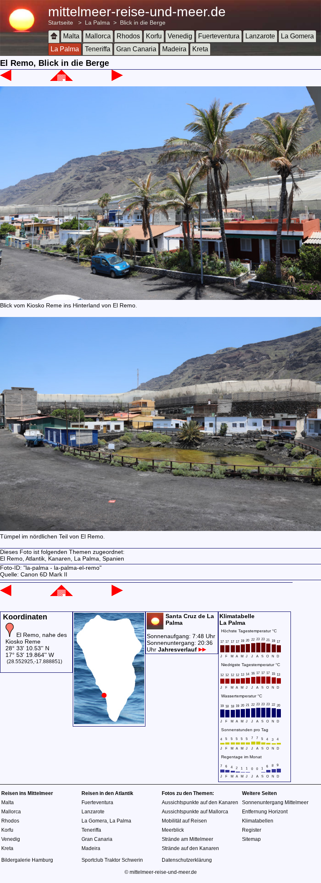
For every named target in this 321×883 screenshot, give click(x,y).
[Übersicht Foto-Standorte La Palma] (109, 722)
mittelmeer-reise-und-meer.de (137, 11)
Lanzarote (260, 36)
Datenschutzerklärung (187, 860)
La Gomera (297, 36)
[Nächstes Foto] (117, 78)
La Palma (97, 22)
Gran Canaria (136, 49)
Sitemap (251, 839)
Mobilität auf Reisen (184, 821)
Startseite (60, 22)
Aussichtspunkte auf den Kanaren (200, 802)
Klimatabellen (257, 821)
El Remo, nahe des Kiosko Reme (36, 638)
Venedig (180, 36)
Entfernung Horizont (265, 812)
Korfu (154, 36)
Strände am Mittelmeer (187, 839)
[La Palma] (61, 78)
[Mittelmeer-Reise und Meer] (54, 36)
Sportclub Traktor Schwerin (112, 860)
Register (251, 830)
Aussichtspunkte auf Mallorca (195, 812)
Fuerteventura (218, 36)
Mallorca (98, 36)
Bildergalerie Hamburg (27, 860)
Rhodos (128, 36)
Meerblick (173, 830)
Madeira (174, 49)
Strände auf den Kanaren (190, 848)
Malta (71, 36)
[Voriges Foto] (5, 78)
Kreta (200, 49)
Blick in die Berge (143, 22)
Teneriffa (97, 49)
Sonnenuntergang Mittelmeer (275, 802)
